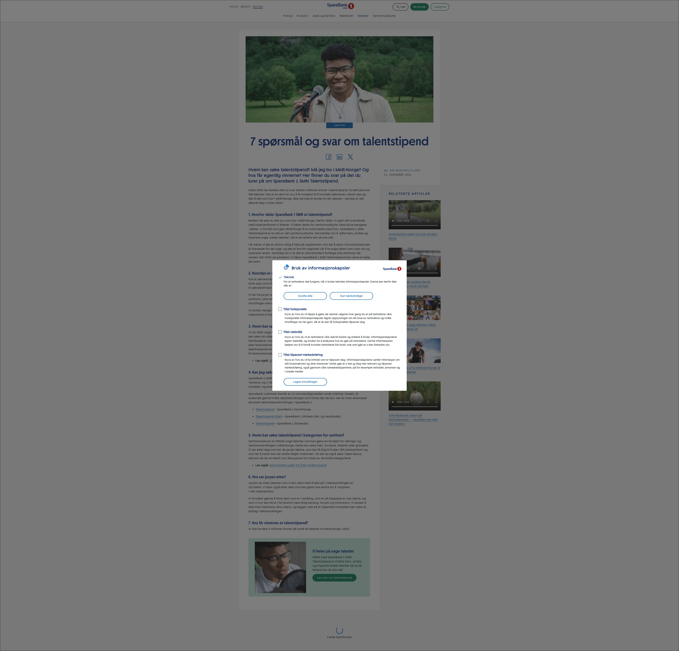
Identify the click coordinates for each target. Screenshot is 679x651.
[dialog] (339, 325)
